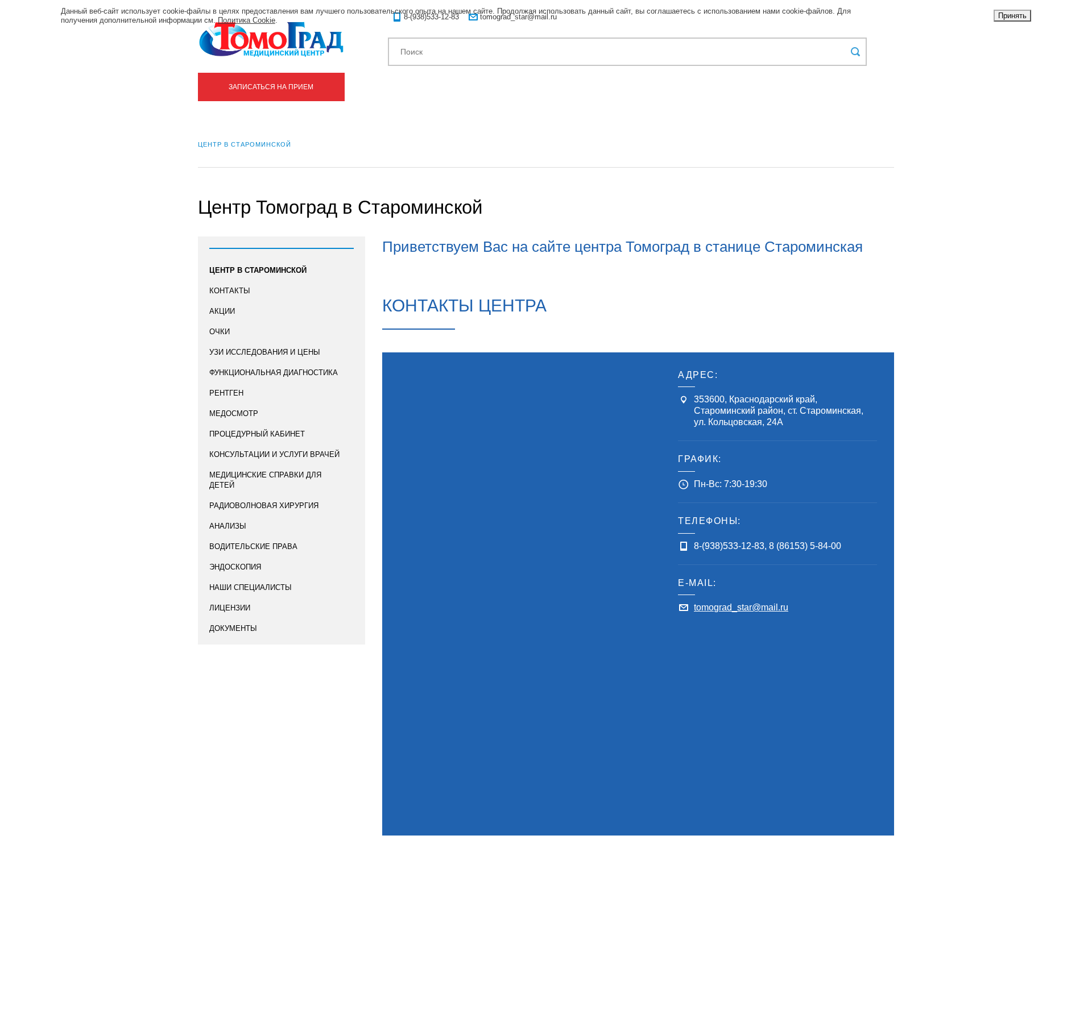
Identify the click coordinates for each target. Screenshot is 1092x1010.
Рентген (226, 393)
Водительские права (253, 546)
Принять (1012, 15)
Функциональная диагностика (273, 372)
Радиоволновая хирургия (263, 505)
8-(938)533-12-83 (729, 546)
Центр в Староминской (258, 270)
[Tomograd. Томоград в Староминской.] (271, 39)
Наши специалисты (250, 587)
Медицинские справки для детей (265, 480)
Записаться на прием (271, 87)
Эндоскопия (235, 567)
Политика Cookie (246, 20)
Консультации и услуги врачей (274, 454)
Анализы (227, 526)
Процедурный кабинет (257, 434)
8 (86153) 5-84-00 (805, 546)
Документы (233, 628)
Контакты (229, 290)
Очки (219, 331)
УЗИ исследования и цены (264, 352)
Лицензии (229, 608)
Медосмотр (233, 413)
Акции (222, 311)
